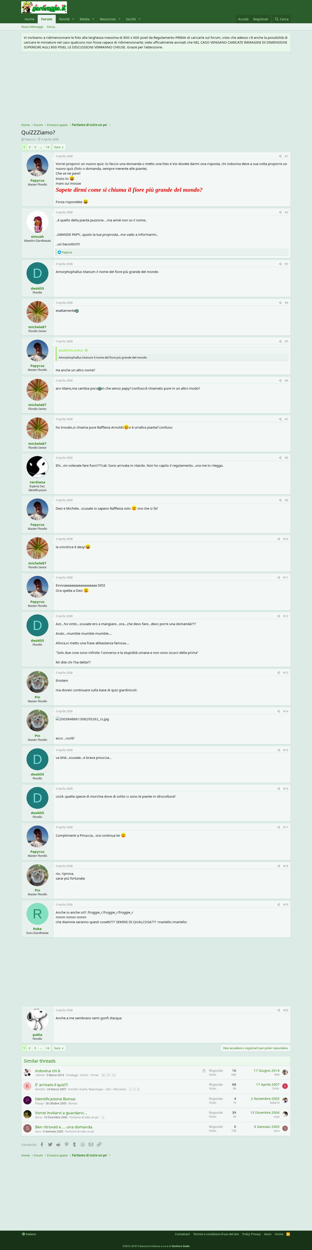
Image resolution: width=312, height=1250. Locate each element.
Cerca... (51, 27)
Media (85, 19)
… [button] (41, 147)
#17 (285, 827)
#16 (285, 789)
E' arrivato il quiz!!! (51, 1084)
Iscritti (131, 19)
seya (277, 1117)
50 (103, 1075)
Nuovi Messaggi (32, 27)
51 (108, 1075)
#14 (285, 711)
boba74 (275, 1103)
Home (29, 19)
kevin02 (40, 1089)
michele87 (37, 327)
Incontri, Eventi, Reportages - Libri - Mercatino (97, 1089)
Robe (37, 928)
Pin (37, 697)
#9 (286, 500)
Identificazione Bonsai (55, 1098)
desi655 (37, 288)
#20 (285, 1010)
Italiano (30, 1234)
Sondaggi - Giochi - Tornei (82, 1075)
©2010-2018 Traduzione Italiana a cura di (156, 1246)
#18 (285, 866)
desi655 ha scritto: (71, 350)
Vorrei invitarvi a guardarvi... (61, 1112)
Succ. (57, 147)
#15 (285, 750)
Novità (64, 19)
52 (113, 1075)
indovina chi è (47, 1070)
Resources (108, 19)
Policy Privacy (251, 1234)
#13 (285, 673)
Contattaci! (182, 1234)
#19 (285, 905)
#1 (286, 156)
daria (38, 1117)
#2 (286, 212)
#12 (285, 616)
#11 (285, 577)
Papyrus (30, 139)
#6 (286, 381)
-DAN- (276, 1088)
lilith (277, 1075)
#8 (286, 458)
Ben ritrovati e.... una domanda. (64, 1126)
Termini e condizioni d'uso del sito (216, 1234)
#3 (286, 264)
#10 (285, 539)
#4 (286, 303)
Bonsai (73, 1103)
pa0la (37, 1034)
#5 (286, 341)
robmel (39, 1075)
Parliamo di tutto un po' (84, 1117)
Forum (46, 19)
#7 (286, 419)
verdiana (37, 482)
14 (47, 147)
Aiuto (267, 1234)
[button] (73, 19)
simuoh (37, 236)
